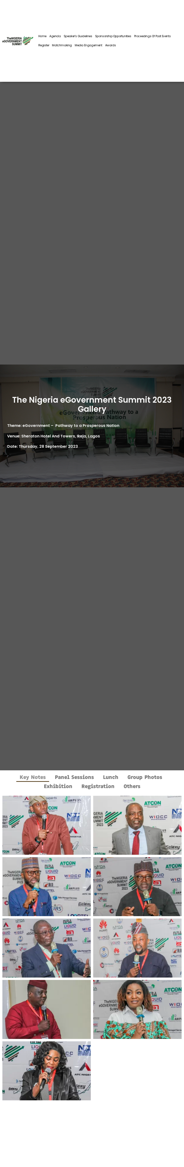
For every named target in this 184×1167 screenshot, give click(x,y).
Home (42, 36)
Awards (110, 45)
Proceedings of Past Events (152, 36)
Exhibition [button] (58, 786)
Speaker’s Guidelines (78, 36)
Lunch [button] (110, 777)
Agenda (55, 36)
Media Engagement (88, 45)
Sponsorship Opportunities (113, 36)
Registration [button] (98, 786)
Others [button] (132, 786)
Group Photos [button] (144, 777)
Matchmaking (62, 45)
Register (43, 45)
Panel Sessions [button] (74, 777)
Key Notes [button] (33, 777)
